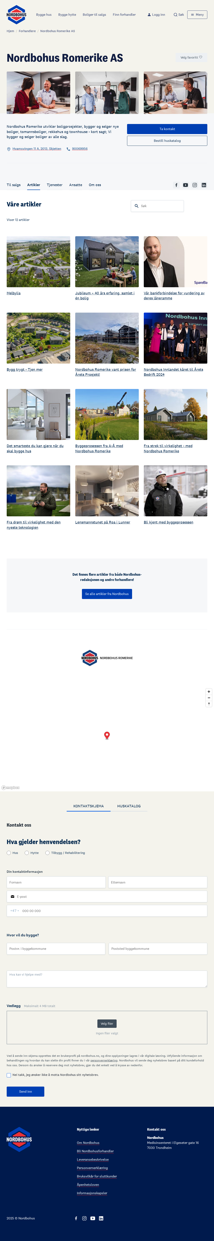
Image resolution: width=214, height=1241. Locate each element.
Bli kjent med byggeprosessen (168, 522)
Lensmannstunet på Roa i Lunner (102, 522)
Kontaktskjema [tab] (88, 806)
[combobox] (179, 15)
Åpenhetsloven (88, 1184)
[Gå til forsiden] (16, 14)
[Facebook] (176, 185)
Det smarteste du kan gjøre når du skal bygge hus (35, 448)
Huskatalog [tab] (129, 806)
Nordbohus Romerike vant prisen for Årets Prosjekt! (105, 372)
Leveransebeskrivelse (93, 1159)
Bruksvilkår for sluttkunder (97, 1176)
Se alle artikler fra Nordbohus (107, 594)
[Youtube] (185, 185)
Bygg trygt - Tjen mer (25, 369)
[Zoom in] (209, 692)
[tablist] (107, 806)
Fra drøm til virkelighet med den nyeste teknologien (34, 525)
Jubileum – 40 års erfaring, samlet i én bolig (105, 295)
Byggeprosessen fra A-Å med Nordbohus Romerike (99, 448)
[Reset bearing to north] (209, 704)
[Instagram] (194, 185)
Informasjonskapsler (92, 1193)
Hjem (10, 31)
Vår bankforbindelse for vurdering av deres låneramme (174, 295)
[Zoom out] (209, 698)
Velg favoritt (189, 57)
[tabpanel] (107, 959)
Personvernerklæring (92, 1168)
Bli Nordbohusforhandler (95, 1151)
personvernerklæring (103, 1060)
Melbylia (13, 293)
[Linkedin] (204, 185)
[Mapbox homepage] (10, 787)
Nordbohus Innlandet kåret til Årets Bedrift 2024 (173, 372)
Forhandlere (27, 31)
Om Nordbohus (88, 1143)
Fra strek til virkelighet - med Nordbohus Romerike (168, 448)
